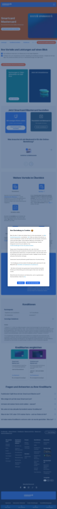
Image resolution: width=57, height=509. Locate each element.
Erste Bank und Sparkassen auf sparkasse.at (27, 264)
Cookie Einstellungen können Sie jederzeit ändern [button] (21, 245)
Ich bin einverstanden (33, 283)
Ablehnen (20, 283)
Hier (29, 237)
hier (25, 276)
